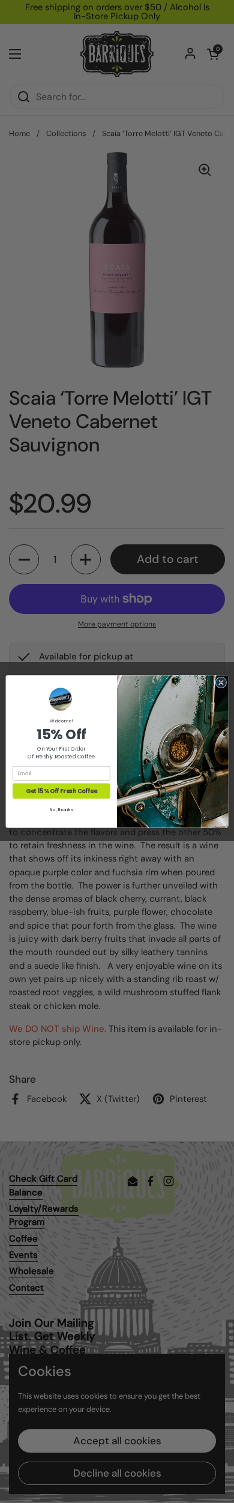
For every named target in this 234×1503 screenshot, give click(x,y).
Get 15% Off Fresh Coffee (61, 791)
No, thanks (61, 809)
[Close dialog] (221, 682)
